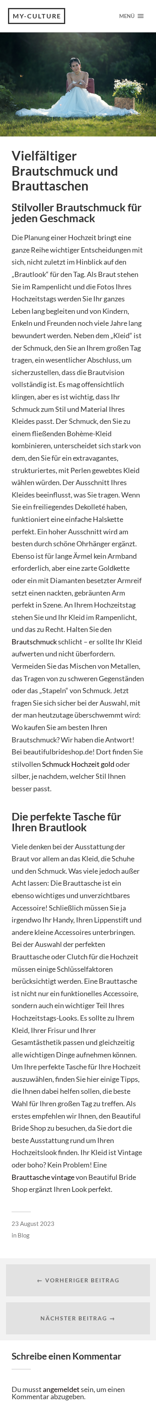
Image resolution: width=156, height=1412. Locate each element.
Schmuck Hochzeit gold (78, 764)
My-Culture (37, 16)
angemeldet (61, 1389)
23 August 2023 (33, 1223)
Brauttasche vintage (43, 1177)
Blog (24, 1235)
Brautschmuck (34, 641)
